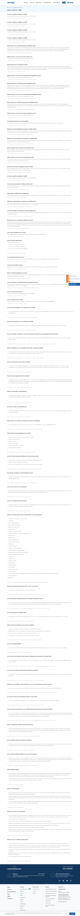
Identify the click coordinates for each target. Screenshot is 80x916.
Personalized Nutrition (24, 889)
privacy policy (11, 914)
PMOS (21, 895)
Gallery (8, 896)
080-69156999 (68, 869)
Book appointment (11, 891)
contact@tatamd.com (14, 869)
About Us (26, 2)
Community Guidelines (50, 898)
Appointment (38, 2)
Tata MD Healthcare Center (51, 889)
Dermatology (22, 910)
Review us (72, 281)
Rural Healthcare (47, 2)
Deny (66, 913)
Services (32, 2)
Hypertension (22, 897)
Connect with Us (36, 889)
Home (8, 887)
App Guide (9, 898)
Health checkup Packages (75, 278)
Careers (34, 893)
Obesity (21, 893)
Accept (72, 913)
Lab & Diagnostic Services (51, 893)
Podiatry (21, 908)
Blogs (8, 894)
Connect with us (56, 2)
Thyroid (21, 901)
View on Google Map (41, 873)
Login (64, 2)
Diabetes (21, 891)
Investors (34, 891)
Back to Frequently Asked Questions (16, 7)
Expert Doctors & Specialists (51, 891)
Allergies (21, 899)
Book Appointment (74, 276)
